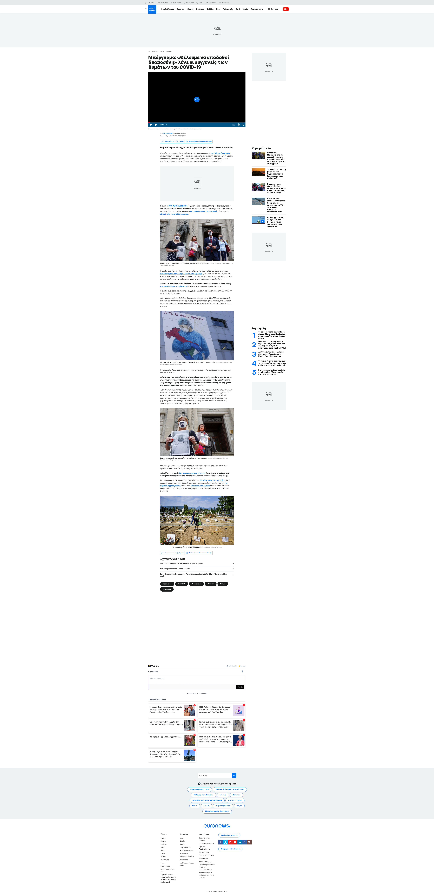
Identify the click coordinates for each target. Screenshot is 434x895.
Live (286, 9)
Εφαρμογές (184, 853)
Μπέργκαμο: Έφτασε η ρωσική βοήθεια (175, 569)
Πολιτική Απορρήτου (206, 855)
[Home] (149, 51)
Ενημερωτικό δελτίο (229, 849)
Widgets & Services (187, 857)
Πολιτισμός (228, 9)
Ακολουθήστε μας (186, 850)
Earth (238, 9)
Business (200, 9)
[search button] (220, 3)
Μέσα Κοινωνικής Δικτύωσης (217, 811)
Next (218, 9)
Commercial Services (207, 843)
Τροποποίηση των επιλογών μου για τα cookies (206, 875)
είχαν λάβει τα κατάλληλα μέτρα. (174, 214)
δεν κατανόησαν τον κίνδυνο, (192, 473)
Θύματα (211, 584)
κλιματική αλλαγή (223, 806)
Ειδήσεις (154, 51)
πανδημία (167, 589)
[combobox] (231, 3)
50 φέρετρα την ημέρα (200, 486)
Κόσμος (190, 9)
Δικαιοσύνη (196, 584)
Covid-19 (181, 584)
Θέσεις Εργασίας (205, 861)
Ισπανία (223, 795)
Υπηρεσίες (184, 834)
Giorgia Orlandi (167, 133)
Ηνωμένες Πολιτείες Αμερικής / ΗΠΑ (207, 800)
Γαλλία (206, 806)
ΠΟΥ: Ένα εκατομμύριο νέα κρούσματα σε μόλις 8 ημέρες (181, 563)
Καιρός (182, 844)
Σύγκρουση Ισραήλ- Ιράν (199, 789)
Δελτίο (182, 841)
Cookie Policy (204, 852)
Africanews (184, 860)
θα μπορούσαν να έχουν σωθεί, (203, 211)
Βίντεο (162, 863)
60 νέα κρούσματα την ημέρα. (213, 480)
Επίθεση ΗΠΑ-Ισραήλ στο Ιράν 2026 (230, 789)
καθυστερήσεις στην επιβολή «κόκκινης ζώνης (181, 273)
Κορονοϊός (167, 584)
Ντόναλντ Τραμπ (235, 800)
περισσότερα (204, 834)
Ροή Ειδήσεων (167, 9)
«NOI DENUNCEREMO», (178, 206)
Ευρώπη (180, 9)
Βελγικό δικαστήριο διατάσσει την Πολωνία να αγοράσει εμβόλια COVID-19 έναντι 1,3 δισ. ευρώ (193, 575)
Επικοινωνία (203, 858)
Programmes (165, 866)
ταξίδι (239, 806)
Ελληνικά (150, 3)
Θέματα (163, 834)
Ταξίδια (210, 9)
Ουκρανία (236, 795)
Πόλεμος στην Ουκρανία (203, 795)
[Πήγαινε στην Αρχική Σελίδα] (152, 9)
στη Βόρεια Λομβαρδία (220, 153)
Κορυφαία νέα (261, 148)
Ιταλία (169, 51)
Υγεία (245, 9)
